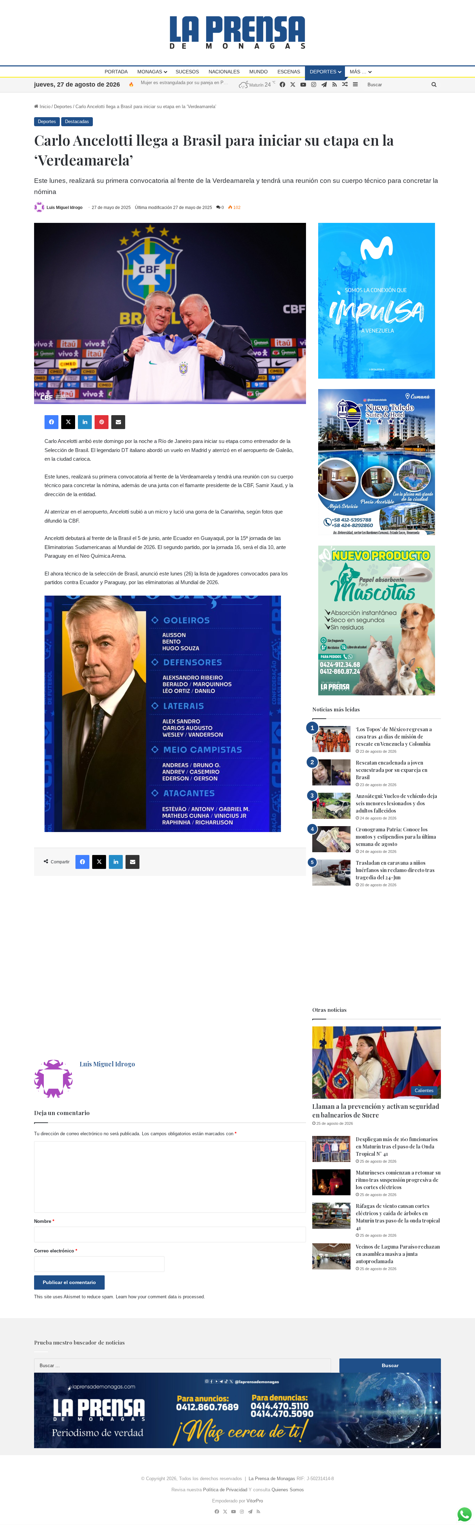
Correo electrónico (55, 1250)
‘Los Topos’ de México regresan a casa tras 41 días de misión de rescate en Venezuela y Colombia (394, 736)
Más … (358, 71)
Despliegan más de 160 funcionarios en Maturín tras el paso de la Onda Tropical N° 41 (397, 1146)
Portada (116, 71)
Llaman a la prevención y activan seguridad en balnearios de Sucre (375, 1110)
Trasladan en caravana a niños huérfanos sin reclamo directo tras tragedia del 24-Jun (395, 870)
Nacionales (224, 71)
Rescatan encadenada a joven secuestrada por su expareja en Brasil (391, 770)
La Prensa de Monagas (272, 1478)
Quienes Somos (288, 1489)
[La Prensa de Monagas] (237, 32)
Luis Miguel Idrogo (64, 207)
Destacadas (77, 121)
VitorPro (255, 1500)
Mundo (258, 71)
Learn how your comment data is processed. (160, 1296)
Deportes (323, 71)
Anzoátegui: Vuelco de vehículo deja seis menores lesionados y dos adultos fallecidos (396, 803)
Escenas (288, 71)
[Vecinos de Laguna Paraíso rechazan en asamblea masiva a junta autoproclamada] (331, 1256)
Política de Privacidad (225, 1489)
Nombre (44, 1221)
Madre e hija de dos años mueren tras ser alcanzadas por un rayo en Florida (217, 84)
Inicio (44, 106)
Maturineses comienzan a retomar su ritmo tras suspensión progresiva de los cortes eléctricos (398, 1180)
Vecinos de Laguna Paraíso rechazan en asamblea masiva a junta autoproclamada (398, 1254)
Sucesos (187, 71)
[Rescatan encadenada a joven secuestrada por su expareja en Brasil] (331, 772)
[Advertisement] (170, 967)
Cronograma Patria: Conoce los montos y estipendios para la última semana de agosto (396, 836)
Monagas (149, 71)
